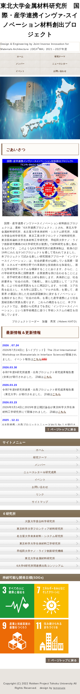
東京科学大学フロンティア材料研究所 (40, 528)
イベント (40, 479)
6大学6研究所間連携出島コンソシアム (40, 565)
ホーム (40, 449)
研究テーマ (40, 457)
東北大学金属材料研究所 (40, 558)
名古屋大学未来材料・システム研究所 (40, 536)
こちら (37, 359)
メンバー (40, 464)
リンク (40, 494)
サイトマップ (40, 501)
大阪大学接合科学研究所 (40, 521)
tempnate (59, 687)
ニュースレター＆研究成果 (40, 472)
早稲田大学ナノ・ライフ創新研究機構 (40, 550)
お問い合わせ (40, 487)
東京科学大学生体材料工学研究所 (40, 543)
